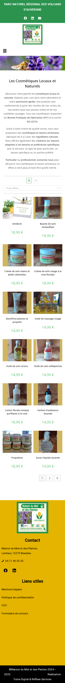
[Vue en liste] (36, 180)
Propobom (17, 457)
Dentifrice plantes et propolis (17, 320)
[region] (32, 654)
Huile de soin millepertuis (48, 366)
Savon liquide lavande (48, 457)
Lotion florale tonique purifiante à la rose (17, 412)
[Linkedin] (32, 18)
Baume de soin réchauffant (48, 225)
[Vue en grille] (29, 180)
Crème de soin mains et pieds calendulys (17, 273)
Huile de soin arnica (17, 366)
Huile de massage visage (48, 318)
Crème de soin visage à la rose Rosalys (48, 273)
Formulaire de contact (15, 613)
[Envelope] (39, 18)
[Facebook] (25, 18)
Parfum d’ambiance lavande (48, 412)
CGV (4, 605)
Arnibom (17, 223)
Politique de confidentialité (18, 597)
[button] (5, 51)
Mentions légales (12, 589)
